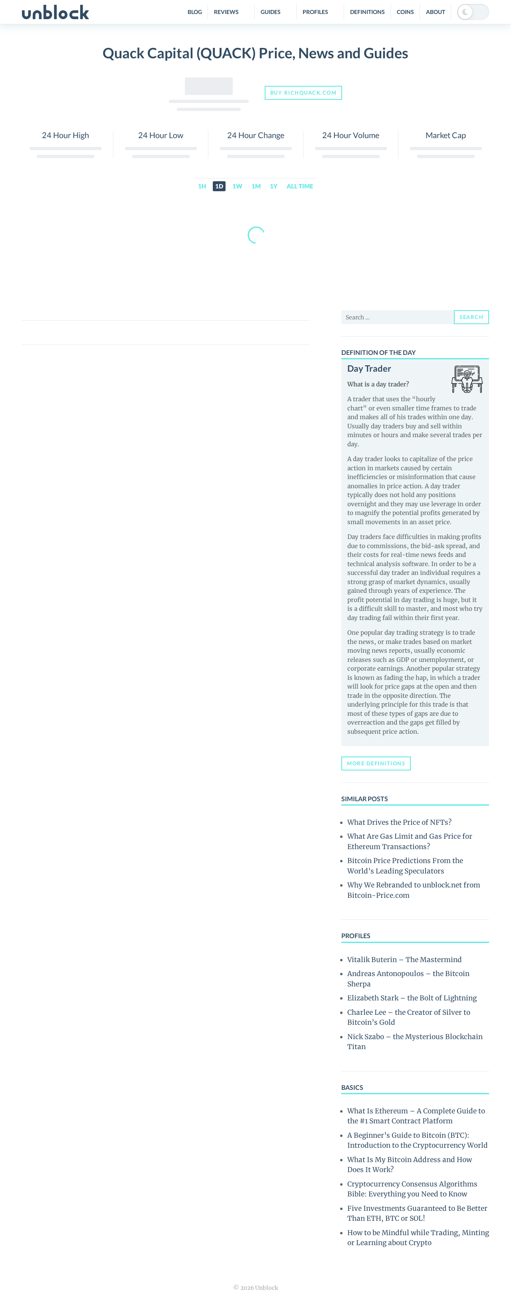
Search (471, 317)
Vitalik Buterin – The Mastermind (404, 959)
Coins (405, 11)
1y (273, 186)
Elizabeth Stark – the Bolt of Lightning (412, 998)
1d (219, 186)
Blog (195, 11)
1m (256, 186)
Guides (271, 11)
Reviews (226, 11)
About (435, 11)
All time (300, 186)
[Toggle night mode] (473, 12)
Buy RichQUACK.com (303, 92)
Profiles (315, 11)
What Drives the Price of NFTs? (399, 822)
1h (202, 186)
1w (237, 186)
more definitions (376, 763)
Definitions (367, 11)
